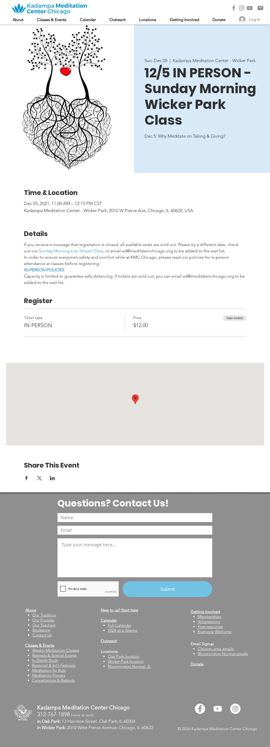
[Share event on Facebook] (26, 478)
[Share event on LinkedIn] (52, 478)
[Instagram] (241, 8)
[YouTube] (249, 8)
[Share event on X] (39, 478)
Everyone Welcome (215, 631)
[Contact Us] (260, 8)
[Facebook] (233, 8)
